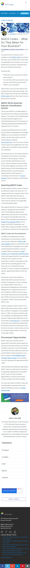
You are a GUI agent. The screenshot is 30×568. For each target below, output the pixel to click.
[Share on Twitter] (7, 566)
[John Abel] (4, 33)
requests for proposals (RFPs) (10, 222)
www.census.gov (6, 142)
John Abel (12, 34)
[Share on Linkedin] (17, 566)
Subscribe (25, 13)
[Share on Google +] (12, 566)
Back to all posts (7, 20)
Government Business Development (12, 49)
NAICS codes (16, 57)
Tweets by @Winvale (6, 557)
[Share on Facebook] (2, 566)
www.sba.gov (15, 321)
